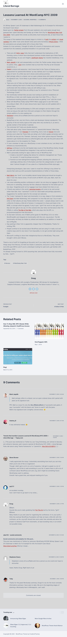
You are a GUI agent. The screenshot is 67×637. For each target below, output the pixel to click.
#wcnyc (7, 263)
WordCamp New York (20, 263)
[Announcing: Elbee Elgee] (6, 618)
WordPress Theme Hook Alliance (52, 625)
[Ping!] (17, 356)
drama (41, 58)
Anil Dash (10, 198)
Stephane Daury (14, 557)
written (53, 39)
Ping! (5, 367)
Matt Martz (10, 175)
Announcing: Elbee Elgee (18, 618)
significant (34, 58)
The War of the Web (24, 210)
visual (61, 39)
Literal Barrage (11, 6)
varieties (6, 42)
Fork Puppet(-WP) (41, 342)
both (46, 39)
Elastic (9, 69)
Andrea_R (12, 421)
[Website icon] (30, 289)
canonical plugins (35, 189)
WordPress (33, 19)
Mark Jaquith (11, 62)
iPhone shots (53, 42)
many (18, 53)
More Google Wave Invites (43, 618)
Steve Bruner (13, 457)
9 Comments (42, 19)
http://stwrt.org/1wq (10, 546)
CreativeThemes (34, 634)
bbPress (9, 148)
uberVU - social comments (12, 535)
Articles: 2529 (33, 293)
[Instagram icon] (37, 289)
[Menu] (63, 4)
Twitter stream (19, 30)
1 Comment (20, 328)
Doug (11, 504)
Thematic (25, 132)
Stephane (10, 115)
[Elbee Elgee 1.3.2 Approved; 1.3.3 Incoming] (6, 625)
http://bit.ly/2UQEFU (48, 446)
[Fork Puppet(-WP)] (49, 331)
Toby (11, 579)
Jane (19, 65)
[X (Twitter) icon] (33, 289)
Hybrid (51, 132)
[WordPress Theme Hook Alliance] (37, 625)
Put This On (39, 510)
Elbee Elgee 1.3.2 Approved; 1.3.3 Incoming (20, 626)
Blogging (26, 19)
